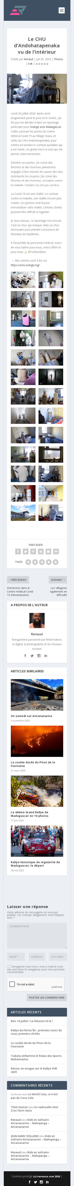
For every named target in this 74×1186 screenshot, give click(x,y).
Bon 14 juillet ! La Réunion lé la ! (32, 1021)
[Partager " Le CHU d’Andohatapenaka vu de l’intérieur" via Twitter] (25, 551)
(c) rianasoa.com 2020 (46, 1176)
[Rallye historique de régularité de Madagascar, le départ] (37, 841)
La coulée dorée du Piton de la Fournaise (33, 763)
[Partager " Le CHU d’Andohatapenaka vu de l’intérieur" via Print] (56, 551)
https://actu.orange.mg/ (25, 265)
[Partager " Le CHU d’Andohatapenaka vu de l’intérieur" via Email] (48, 551)
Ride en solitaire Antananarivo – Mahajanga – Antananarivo (30, 1123)
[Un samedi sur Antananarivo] (37, 695)
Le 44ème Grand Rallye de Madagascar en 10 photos (30, 813)
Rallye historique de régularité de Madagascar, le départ (35, 863)
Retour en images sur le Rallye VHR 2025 (34, 1070)
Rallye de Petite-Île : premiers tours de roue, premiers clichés (36, 1031)
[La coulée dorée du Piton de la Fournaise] (37, 741)
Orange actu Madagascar (45, 127)
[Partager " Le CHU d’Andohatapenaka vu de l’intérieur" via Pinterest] (33, 551)
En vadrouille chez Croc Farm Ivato (34, 1108)
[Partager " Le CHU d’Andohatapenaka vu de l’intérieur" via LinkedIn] (41, 551)
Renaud (28, 59)
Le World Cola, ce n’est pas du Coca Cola (34, 1095)
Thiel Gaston (19, 1107)
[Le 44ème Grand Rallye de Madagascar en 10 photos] (37, 791)
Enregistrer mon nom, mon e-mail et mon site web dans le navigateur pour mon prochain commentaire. (36, 969)
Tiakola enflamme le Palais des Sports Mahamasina (36, 1057)
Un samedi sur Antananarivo (31, 716)
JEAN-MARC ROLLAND (25, 1136)
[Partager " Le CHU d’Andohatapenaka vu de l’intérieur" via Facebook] (18, 551)
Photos (58, 59)
